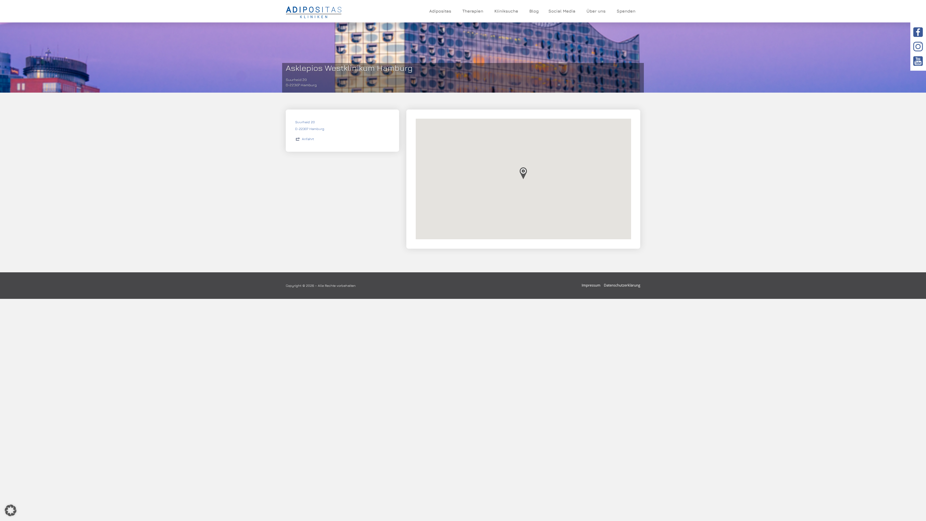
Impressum (591, 285)
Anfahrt (308, 139)
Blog (534, 11)
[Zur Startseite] (313, 11)
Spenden (626, 11)
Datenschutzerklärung (622, 285)
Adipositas (440, 11)
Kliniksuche (506, 11)
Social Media (561, 11)
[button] (10, 510)
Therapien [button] (472, 11)
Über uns (596, 11)
